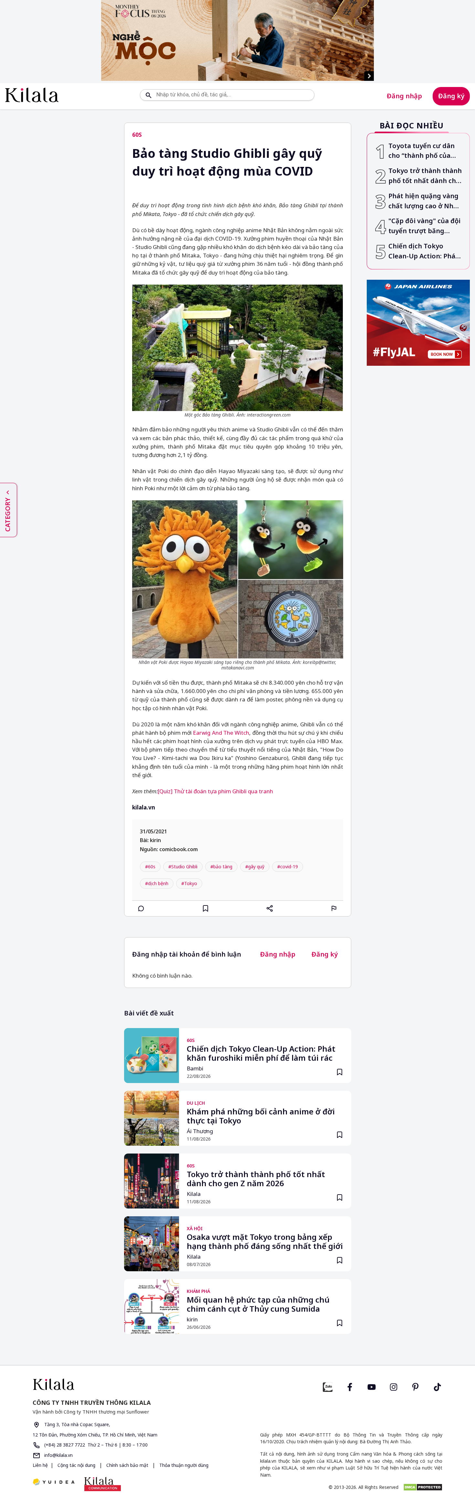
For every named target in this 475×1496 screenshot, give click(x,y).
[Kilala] (31, 95)
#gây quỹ (254, 866)
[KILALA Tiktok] (437, 1386)
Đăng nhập (404, 96)
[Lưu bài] (205, 908)
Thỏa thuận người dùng (183, 1465)
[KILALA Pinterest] (415, 1386)
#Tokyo (189, 883)
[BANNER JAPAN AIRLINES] (418, 323)
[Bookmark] (339, 1072)
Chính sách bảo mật (127, 1465)
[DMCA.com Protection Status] (422, 1487)
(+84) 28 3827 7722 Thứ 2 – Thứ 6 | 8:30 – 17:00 (95, 1445)
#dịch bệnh (156, 883)
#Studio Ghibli (182, 866)
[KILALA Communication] (102, 1484)
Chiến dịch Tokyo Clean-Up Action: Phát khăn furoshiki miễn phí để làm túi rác (261, 1053)
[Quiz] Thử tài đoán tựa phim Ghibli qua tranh (215, 791)
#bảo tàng (221, 866)
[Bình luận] (141, 908)
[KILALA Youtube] (371, 1386)
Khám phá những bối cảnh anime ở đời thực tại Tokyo (261, 1116)
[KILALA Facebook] (327, 1386)
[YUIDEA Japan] (54, 1482)
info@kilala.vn (58, 1455)
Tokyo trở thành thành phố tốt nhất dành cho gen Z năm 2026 (256, 1179)
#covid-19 (287, 866)
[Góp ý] (334, 908)
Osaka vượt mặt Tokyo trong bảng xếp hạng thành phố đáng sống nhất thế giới (265, 1241)
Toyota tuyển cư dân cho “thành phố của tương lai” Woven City (423, 151)
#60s (150, 866)
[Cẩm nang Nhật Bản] (132, 1384)
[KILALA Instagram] (393, 1386)
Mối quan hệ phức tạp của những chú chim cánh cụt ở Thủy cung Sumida (258, 1304)
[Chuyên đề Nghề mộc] (237, 40)
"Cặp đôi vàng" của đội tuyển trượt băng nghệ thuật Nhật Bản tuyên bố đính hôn (424, 226)
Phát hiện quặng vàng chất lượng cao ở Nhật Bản (424, 201)
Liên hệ (40, 1465)
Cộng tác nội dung (76, 1465)
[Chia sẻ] (270, 908)
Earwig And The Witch (221, 732)
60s (137, 134)
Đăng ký (451, 96)
